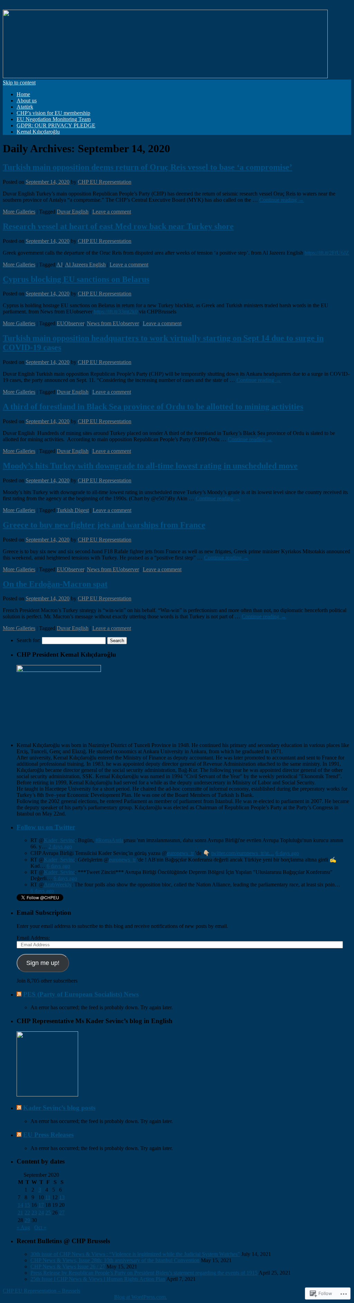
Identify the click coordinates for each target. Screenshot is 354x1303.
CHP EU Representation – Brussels (41, 1291)
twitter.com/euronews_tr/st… (242, 853)
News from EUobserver (113, 323)
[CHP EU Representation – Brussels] (165, 76)
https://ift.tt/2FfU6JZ (327, 253)
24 (41, 1212)
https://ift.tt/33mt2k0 (116, 312)
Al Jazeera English (85, 264)
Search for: (28, 640)
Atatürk (25, 107)
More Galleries (19, 212)
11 (47, 1197)
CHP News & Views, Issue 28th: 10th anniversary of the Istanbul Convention (114, 1260)
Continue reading (281, 200)
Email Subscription (44, 912)
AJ (59, 264)
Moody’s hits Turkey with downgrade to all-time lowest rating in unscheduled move (150, 465)
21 (20, 1212)
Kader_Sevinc (59, 840)
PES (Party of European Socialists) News (81, 994)
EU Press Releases (48, 1134)
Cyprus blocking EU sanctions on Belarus (76, 279)
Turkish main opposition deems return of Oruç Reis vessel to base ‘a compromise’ (147, 167)
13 (62, 1197)
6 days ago (287, 853)
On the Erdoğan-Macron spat (55, 584)
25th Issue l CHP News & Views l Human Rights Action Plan (97, 1279)
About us (27, 100)
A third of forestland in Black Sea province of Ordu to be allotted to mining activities (153, 406)
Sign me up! (42, 962)
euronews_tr (180, 853)
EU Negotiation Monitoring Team (54, 119)
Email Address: (33, 938)
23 (34, 1212)
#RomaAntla (109, 840)
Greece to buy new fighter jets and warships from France (104, 524)
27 (62, 1212)
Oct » (40, 1227)
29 (27, 1220)
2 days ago (60, 846)
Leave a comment (111, 212)
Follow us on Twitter (46, 827)
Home (23, 94)
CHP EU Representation (104, 182)
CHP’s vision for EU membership (53, 113)
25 (48, 1212)
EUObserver (70, 323)
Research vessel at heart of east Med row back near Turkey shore (118, 226)
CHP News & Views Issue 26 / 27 (67, 1266)
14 (20, 1205)
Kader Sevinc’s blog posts (59, 1107)
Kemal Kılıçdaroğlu (38, 132)
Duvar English (72, 212)
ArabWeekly (58, 884)
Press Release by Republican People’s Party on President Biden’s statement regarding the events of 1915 (144, 1273)
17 (41, 1205)
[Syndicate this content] (19, 994)
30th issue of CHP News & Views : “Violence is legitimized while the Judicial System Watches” (135, 1254)
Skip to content (19, 82)
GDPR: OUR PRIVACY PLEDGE (56, 125)
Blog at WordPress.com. (140, 1297)
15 (27, 1205)
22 (27, 1212)
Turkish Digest (73, 510)
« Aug (23, 1227)
